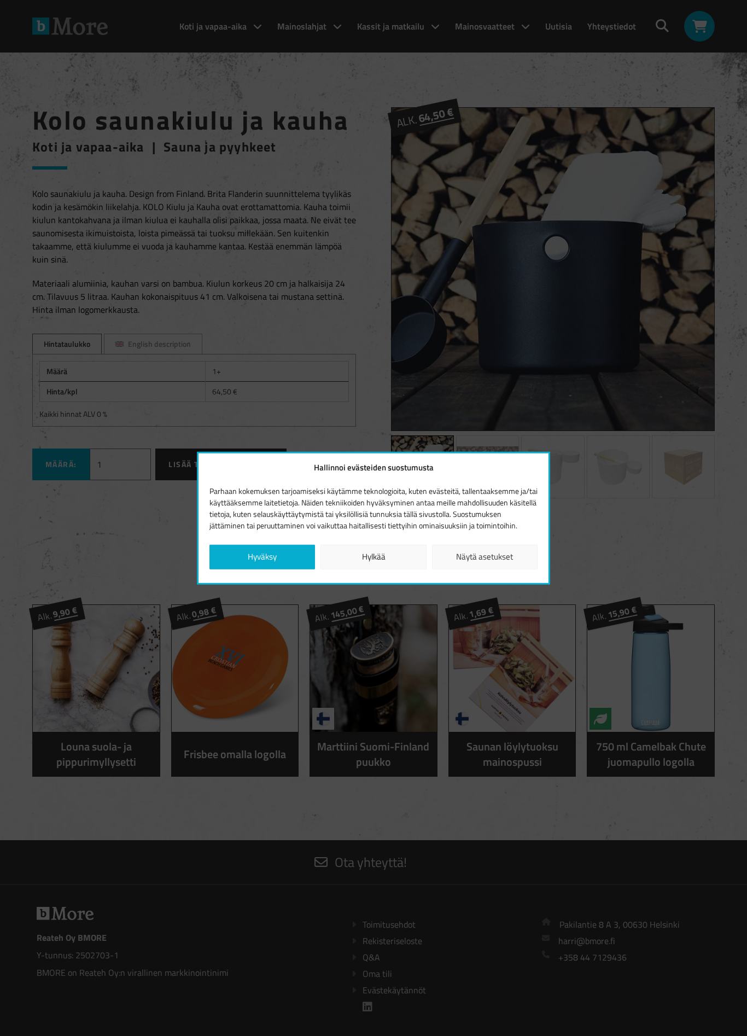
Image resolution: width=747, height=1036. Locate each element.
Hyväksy (262, 556)
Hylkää (374, 556)
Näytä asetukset (484, 556)
